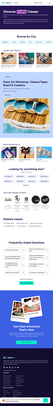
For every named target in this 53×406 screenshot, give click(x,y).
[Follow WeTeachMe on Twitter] (7, 367)
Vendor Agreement (17, 394)
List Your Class (6, 392)
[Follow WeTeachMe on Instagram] (12, 367)
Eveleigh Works (45, 205)
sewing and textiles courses (35, 226)
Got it (45, 400)
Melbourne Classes (7, 376)
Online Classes (19, 378)
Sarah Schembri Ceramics (17, 206)
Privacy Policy (16, 390)
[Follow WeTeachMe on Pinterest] (9, 367)
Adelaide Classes (7, 381)
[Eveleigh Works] (45, 199)
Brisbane (22, 42)
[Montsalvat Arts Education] (26, 199)
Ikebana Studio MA (36, 205)
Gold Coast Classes (7, 385)
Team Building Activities (9, 226)
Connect (5, 390)
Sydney (14, 42)
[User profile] (50, 3)
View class (7, 95)
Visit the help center (26, 283)
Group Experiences (20, 379)
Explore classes (26, 342)
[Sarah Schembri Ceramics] (17, 199)
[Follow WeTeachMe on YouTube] (18, 367)
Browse (16, 2)
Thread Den (7, 205)
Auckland (48, 42)
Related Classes (19, 385)
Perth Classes (6, 383)
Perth (30, 42)
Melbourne (5, 42)
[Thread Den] (8, 199)
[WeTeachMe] (7, 3)
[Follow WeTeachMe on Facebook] (4, 367)
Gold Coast (39, 42)
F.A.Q (4, 394)
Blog (4, 396)
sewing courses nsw (21, 226)
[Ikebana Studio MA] (36, 199)
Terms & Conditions (17, 392)
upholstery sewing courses (36, 223)
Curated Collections (20, 381)
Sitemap (15, 396)
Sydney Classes (6, 378)
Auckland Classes (19, 376)
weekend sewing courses (22, 223)
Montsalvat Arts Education (26, 206)
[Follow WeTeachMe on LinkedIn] (15, 367)
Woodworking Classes (9, 223)
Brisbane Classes (7, 379)
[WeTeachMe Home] (26, 358)
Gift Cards (18, 383)
